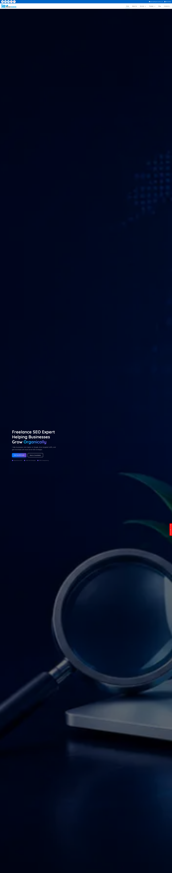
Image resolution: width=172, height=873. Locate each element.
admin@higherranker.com (156, 1)
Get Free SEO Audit (19, 455)
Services (142, 6)
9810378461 (168, 1)
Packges (151, 6)
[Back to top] (168, 870)
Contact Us (167, 6)
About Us (134, 6)
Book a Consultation (35, 455)
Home (127, 6)
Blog (159, 6)
